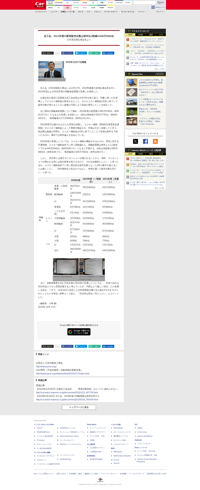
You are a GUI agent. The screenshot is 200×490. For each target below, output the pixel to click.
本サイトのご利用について (43, 474)
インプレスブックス (67, 455)
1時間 (130, 35)
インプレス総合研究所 (45, 436)
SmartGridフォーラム (68, 428)
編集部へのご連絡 (91, 474)
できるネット (42, 460)
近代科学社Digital (96, 459)
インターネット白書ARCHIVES (48, 464)
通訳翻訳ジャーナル (121, 436)
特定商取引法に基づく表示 (156, 474)
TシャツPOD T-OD (97, 436)
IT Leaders (41, 440)
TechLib (116, 463)
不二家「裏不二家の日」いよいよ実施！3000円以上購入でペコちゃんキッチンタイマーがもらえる (147, 184)
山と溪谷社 (91, 444)
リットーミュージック (98, 428)
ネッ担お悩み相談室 (44, 448)
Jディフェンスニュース (122, 432)
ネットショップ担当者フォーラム (72, 432)
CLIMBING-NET (95, 452)
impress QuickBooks (145, 436)
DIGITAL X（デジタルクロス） (71, 444)
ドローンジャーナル (44, 444)
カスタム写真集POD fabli (147, 455)
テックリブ (115, 460)
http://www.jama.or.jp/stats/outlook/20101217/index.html (62, 373)
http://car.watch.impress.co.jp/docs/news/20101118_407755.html (67, 392)
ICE (136, 425)
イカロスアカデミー (121, 444)
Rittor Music (91, 425)
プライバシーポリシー (109, 474)
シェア (69, 53)
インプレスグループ (136, 474)
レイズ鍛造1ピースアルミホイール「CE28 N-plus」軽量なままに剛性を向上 (151, 102)
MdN (112, 448)
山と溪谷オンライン (97, 448)
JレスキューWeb (120, 440)
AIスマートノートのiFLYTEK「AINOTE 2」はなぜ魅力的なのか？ (151, 92)
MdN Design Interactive (122, 456)
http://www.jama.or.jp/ (46, 366)
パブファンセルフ (143, 444)
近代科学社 (91, 456)
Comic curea (142, 432)
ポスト (49, 53)
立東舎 (92, 440)
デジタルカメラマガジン (46, 456)
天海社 (139, 428)
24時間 (140, 35)
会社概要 (123, 474)
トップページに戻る (79, 407)
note (96, 53)
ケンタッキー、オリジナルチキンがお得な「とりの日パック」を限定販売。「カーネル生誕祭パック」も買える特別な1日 (147, 172)
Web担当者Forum (43, 432)
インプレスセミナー (67, 440)
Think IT (40, 428)
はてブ (83, 53)
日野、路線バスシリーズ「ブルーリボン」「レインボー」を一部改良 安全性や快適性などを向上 (147, 65)
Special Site (137, 74)
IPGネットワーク (141, 448)
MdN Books (118, 452)
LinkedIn (110, 53)
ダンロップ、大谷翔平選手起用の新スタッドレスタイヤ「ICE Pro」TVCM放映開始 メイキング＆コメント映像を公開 (147, 59)
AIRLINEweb (118, 428)
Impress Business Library (69, 436)
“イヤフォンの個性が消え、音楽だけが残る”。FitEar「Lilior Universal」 (150, 121)
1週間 (151, 35)
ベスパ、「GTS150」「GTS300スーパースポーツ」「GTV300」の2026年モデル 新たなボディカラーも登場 (147, 53)
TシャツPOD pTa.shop (146, 451)
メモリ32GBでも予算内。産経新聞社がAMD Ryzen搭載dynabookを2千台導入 (151, 82)
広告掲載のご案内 (75, 474)
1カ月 (161, 35)
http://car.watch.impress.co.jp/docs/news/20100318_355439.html (67, 399)
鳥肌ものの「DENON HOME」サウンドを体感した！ (150, 111)
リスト (57, 53)
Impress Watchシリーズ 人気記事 (146, 150)
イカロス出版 (116, 425)
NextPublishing (65, 459)
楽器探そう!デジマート (98, 432)
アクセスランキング (140, 31)
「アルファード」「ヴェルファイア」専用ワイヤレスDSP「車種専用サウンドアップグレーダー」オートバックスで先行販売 (147, 41)
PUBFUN (138, 440)
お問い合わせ (61, 474)
